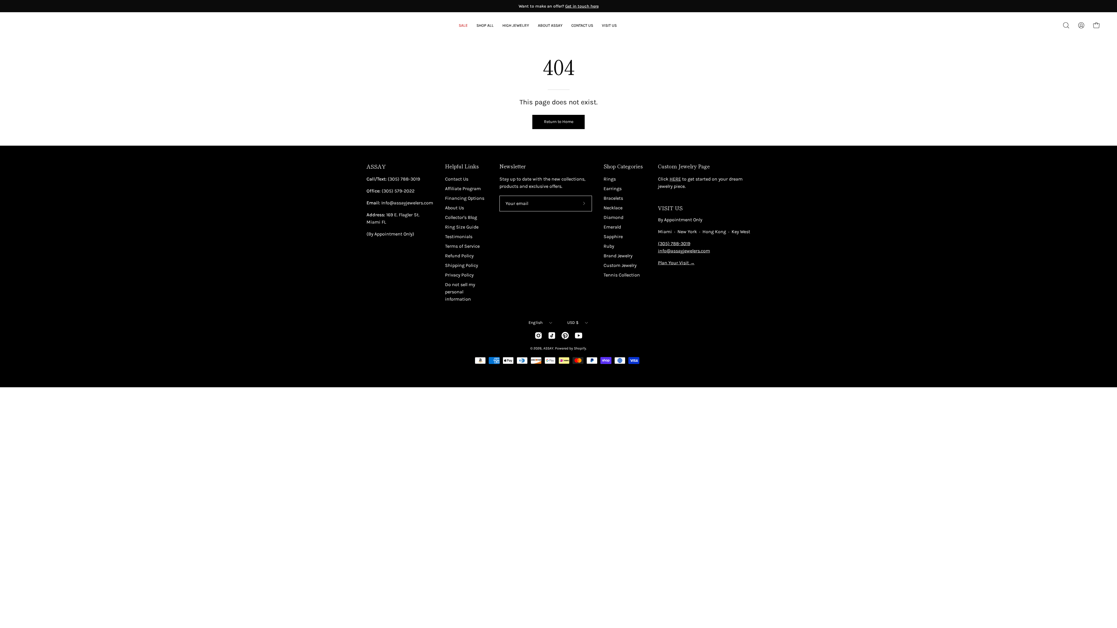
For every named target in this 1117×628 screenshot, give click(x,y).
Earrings (613, 188)
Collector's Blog (461, 217)
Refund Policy (459, 255)
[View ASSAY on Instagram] (538, 335)
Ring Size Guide (462, 227)
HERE (675, 179)
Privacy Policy (459, 275)
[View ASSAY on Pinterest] (565, 335)
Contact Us (456, 179)
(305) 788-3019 (674, 243)
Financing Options (464, 198)
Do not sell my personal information (460, 292)
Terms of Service (462, 246)
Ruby (609, 246)
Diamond (613, 217)
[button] (550, 25)
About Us (454, 207)
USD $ (573, 322)
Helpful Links (462, 166)
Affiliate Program (463, 188)
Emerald (612, 227)
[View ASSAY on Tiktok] (551, 335)
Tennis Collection (622, 275)
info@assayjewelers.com (684, 251)
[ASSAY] (43, 25)
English (536, 322)
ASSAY (376, 166)
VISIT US (670, 208)
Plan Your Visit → (676, 262)
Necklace (613, 207)
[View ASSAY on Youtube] (578, 335)
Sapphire (613, 236)
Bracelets (613, 198)
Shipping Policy (461, 265)
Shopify (580, 348)
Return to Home (558, 121)
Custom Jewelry (620, 265)
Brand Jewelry (618, 255)
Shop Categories (623, 166)
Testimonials (458, 236)
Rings (610, 179)
